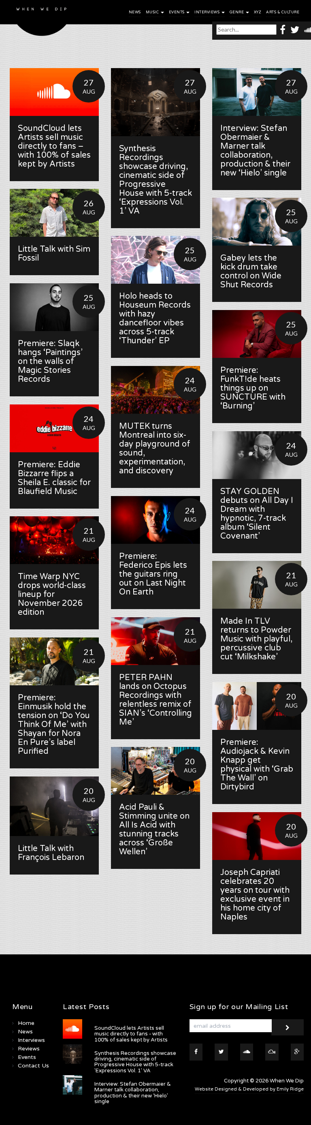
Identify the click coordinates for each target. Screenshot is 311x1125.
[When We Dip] (42, 20)
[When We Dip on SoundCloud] (246, 1052)
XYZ (258, 12)
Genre (237, 12)
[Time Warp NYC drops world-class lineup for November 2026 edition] (54, 540)
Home (26, 1023)
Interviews (207, 12)
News (135, 12)
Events (177, 12)
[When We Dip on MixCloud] (272, 1052)
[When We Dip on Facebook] (282, 29)
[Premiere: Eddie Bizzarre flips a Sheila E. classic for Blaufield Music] (54, 428)
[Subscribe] (287, 1027)
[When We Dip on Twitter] (295, 29)
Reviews (29, 1048)
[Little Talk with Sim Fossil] (54, 213)
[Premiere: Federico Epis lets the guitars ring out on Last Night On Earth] (155, 520)
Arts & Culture (282, 12)
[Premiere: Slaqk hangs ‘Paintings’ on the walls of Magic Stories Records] (54, 307)
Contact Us (33, 1065)
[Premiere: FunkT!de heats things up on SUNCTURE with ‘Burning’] (256, 334)
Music (153, 12)
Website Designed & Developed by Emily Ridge (249, 1089)
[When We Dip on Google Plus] (297, 1052)
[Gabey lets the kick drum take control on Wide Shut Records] (256, 222)
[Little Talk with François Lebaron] (54, 806)
